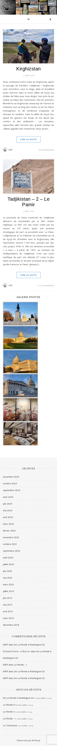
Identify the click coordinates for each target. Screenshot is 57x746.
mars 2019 (8, 618)
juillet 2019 (8, 591)
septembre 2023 (11, 550)
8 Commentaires (46, 149)
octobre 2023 (10, 544)
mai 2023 (7, 577)
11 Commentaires (45, 285)
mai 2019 (7, 604)
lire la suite (28, 139)
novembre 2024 (11, 476)
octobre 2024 (10, 483)
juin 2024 (7, 503)
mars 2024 (8, 523)
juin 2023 (7, 570)
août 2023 (8, 557)
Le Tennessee (10, 725)
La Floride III (9, 704)
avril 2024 (8, 517)
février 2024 (9, 530)
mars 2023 (8, 584)
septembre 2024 (11, 490)
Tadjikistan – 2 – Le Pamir (28, 201)
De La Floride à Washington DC (29, 644)
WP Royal (36, 740)
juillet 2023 (8, 564)
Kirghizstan (28, 68)
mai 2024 (7, 510)
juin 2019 (7, 597)
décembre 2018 (11, 624)
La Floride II (9, 711)
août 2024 (8, 496)
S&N (10, 149)
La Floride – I (20, 664)
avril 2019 (8, 611)
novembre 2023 (11, 537)
